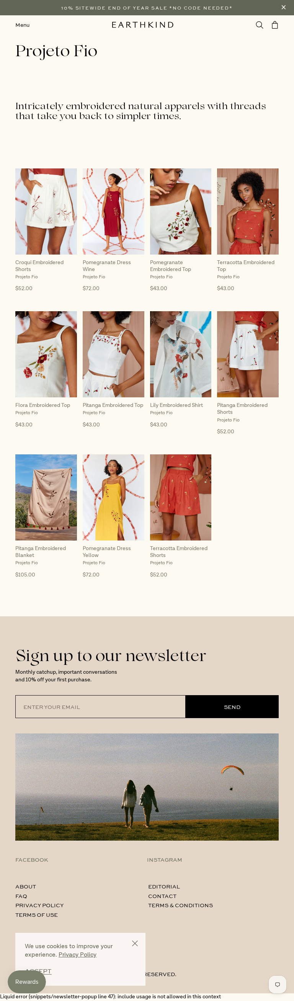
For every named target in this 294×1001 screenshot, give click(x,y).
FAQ (21, 896)
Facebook (31, 859)
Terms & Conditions (180, 905)
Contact (162, 896)
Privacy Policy (39, 905)
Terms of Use (36, 914)
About (25, 886)
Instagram (164, 859)
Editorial (164, 886)
